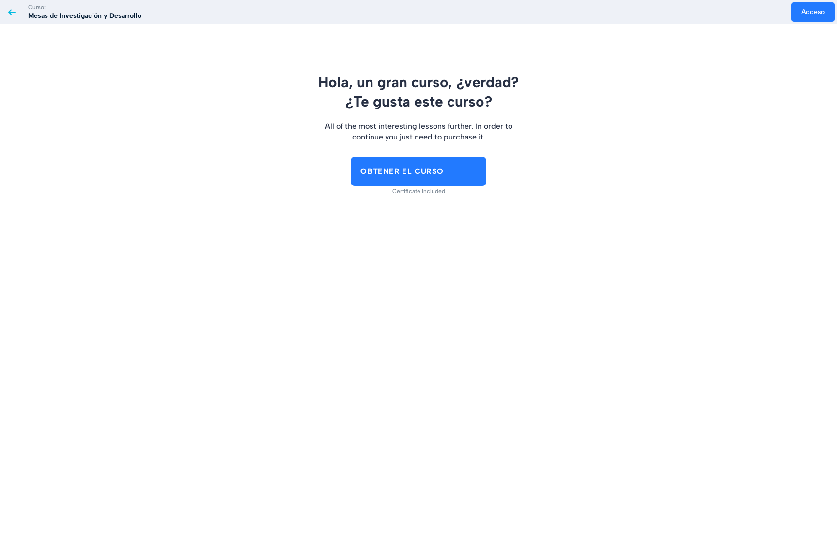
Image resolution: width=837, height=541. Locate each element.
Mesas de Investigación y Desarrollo (84, 16)
